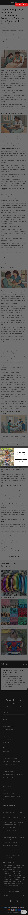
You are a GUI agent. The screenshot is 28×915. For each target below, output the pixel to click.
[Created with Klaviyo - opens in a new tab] (14, 466)
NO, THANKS (21, 461)
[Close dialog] (27, 448)
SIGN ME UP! (21, 459)
